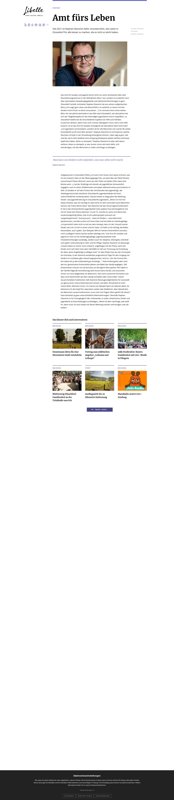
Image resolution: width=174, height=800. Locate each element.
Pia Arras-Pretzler (137, 28)
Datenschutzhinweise (103, 796)
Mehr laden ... (102, 409)
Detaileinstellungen (86, 790)
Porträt (56, 8)
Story (88, 368)
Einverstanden (69, 796)
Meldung (57, 326)
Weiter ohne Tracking (85, 796)
